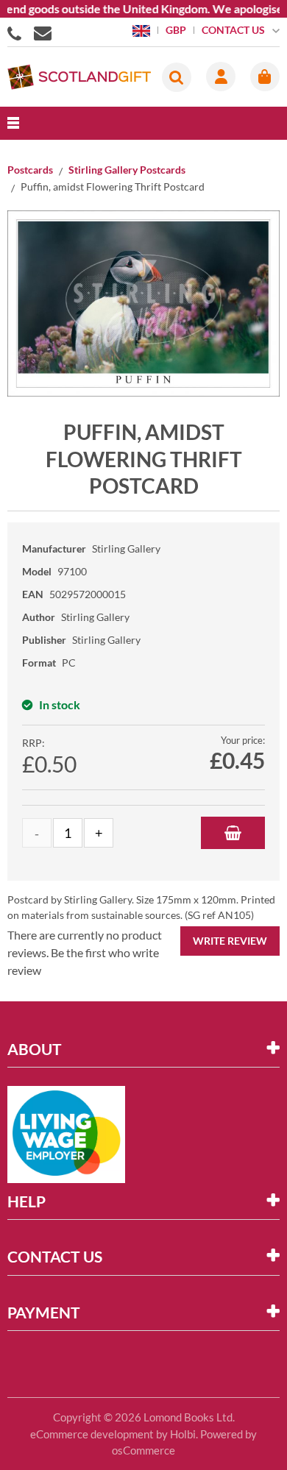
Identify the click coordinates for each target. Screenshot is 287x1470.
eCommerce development (92, 1434)
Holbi (183, 1434)
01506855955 (16, 32)
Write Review (230, 940)
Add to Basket (233, 833)
